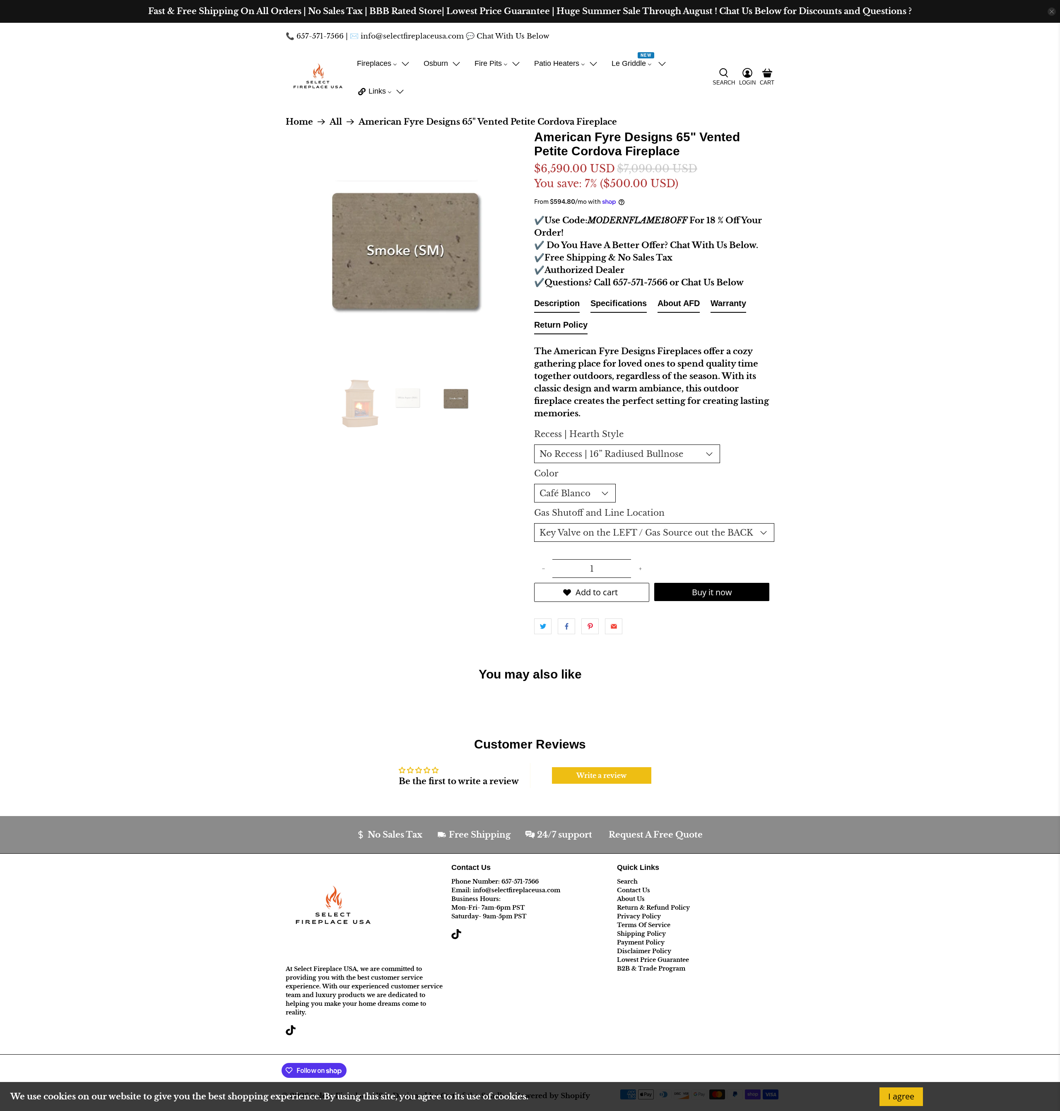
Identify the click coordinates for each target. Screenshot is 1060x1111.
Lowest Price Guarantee (653, 960)
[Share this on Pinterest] (590, 626)
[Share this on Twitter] (543, 626)
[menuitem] (383, 63)
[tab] (557, 305)
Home (299, 122)
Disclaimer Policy (644, 951)
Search (627, 881)
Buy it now (712, 592)
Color (546, 473)
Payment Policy (641, 942)
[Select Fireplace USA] (318, 77)
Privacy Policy (639, 916)
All (336, 122)
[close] (1052, 11)
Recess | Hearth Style (579, 434)
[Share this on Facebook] (566, 626)
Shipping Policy (641, 933)
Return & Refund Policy (653, 907)
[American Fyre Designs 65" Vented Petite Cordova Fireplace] (406, 250)
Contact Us (633, 890)
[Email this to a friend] (613, 626)
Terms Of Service (643, 925)
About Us (631, 899)
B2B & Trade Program (651, 968)
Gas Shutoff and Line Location (599, 513)
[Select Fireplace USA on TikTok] (291, 1033)
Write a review (601, 775)
